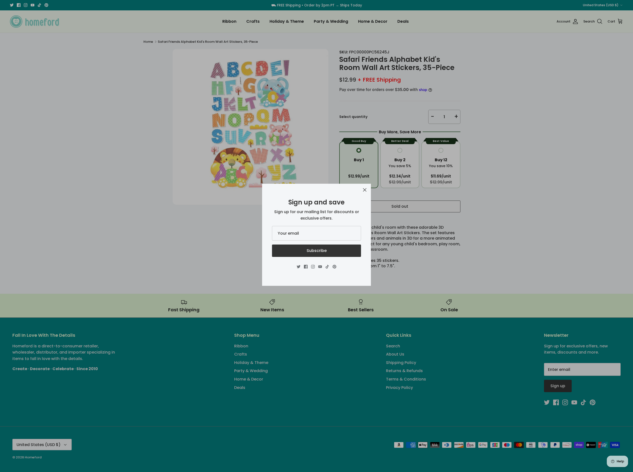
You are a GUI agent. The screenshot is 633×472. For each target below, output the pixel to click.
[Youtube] (320, 267)
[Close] (364, 189)
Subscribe (317, 250)
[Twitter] (298, 267)
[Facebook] (306, 267)
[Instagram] (313, 267)
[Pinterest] (334, 267)
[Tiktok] (327, 267)
